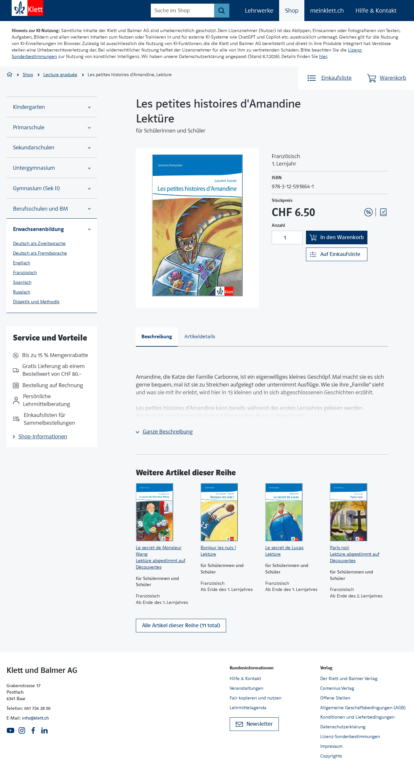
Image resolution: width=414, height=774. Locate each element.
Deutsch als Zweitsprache (39, 243)
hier (323, 56)
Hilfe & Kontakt (376, 10)
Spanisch (22, 282)
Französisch (25, 272)
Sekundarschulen (33, 147)
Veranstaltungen (246, 688)
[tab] (157, 337)
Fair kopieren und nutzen (255, 698)
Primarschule (28, 127)
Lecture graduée (60, 74)
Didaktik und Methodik (36, 302)
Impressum (331, 746)
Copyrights (331, 756)
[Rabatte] (368, 212)
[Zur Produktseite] (165, 512)
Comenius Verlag (337, 688)
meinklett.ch (327, 10)
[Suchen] (221, 10)
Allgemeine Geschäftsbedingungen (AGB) (363, 707)
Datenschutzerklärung (342, 727)
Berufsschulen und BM (40, 208)
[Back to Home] (27, 8)
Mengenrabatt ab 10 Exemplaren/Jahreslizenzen (358, 195)
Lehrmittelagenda (248, 707)
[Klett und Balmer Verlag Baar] (9, 75)
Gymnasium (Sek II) (36, 188)
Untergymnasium (34, 168)
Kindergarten (29, 107)
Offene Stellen (335, 698)
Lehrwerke (259, 10)
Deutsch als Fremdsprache (40, 253)
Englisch (21, 263)
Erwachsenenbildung (38, 229)
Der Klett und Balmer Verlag (348, 678)
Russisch (21, 292)
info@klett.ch (35, 718)
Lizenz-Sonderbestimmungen (350, 736)
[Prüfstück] (383, 212)
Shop (292, 10)
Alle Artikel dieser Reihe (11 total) (181, 625)
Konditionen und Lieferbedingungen (357, 717)
